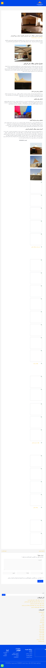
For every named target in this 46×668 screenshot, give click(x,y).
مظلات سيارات (41, 629)
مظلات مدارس (41, 634)
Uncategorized (41, 612)
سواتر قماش (42, 622)
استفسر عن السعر (29, 653)
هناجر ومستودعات (41, 641)
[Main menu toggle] (2, 3)
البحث (43, 593)
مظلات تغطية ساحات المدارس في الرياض (37, 603)
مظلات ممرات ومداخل (40, 639)
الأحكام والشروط (29, 655)
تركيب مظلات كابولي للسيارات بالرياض (37, 607)
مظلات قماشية (40, 37)
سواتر (43, 617)
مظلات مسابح (42, 636)
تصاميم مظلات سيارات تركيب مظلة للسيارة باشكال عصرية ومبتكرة (33, 605)
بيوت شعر (42, 615)
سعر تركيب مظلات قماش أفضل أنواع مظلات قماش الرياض (34, 601)
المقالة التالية (3, 551)
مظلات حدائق (42, 627)
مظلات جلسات (41, 625)
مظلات (43, 624)
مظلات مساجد (41, 637)
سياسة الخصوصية (29, 657)
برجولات (42, 613)
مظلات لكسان (41, 632)
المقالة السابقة (42, 551)
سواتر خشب (42, 620)
